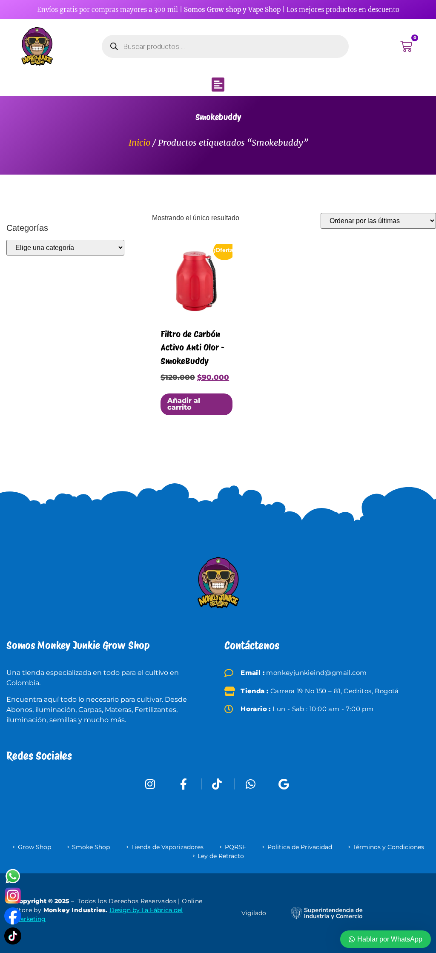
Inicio (139, 142)
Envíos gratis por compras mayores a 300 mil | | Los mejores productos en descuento (218, 10)
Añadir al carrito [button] (183, 403)
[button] (218, 85)
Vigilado (253, 913)
